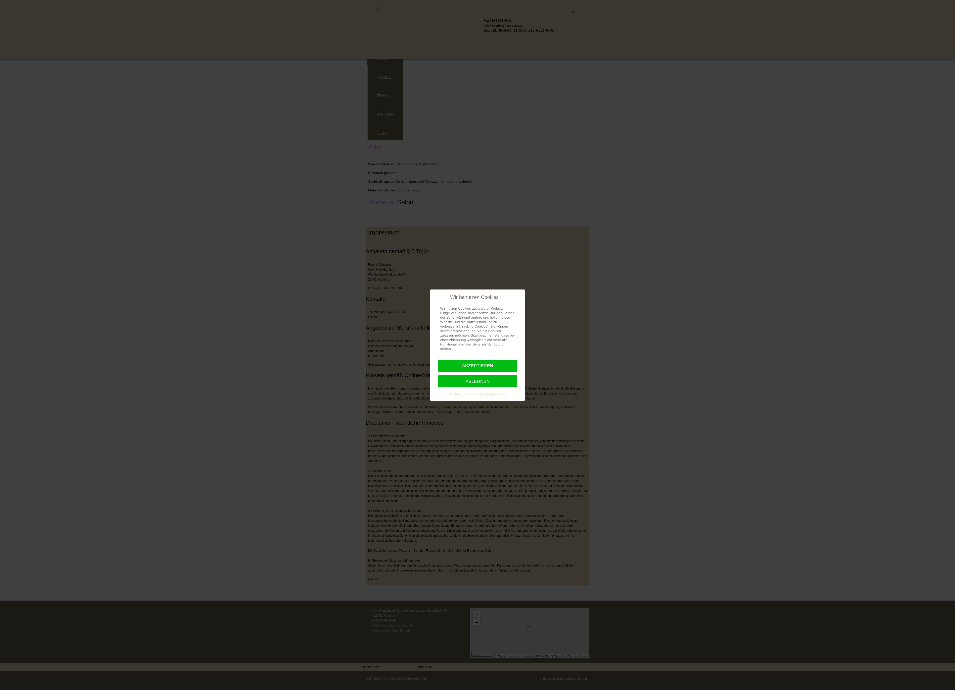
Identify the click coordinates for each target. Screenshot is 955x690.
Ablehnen (478, 381)
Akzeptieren (477, 365)
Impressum (497, 394)
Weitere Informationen (466, 394)
